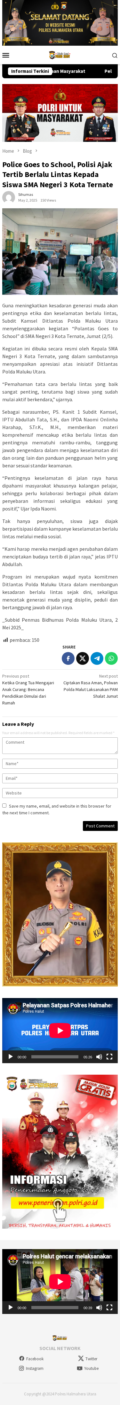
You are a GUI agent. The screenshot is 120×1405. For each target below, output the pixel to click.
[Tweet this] (82, 658)
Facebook (35, 1359)
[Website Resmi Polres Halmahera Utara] (60, 54)
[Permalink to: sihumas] (8, 197)
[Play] (10, 1057)
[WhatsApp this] (111, 658)
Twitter (91, 1359)
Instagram (35, 1368)
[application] (60, 1030)
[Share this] (68, 658)
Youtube (91, 1368)
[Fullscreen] (109, 1057)
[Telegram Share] (97, 658)
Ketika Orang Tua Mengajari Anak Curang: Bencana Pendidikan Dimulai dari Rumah (28, 689)
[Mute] (99, 1057)
